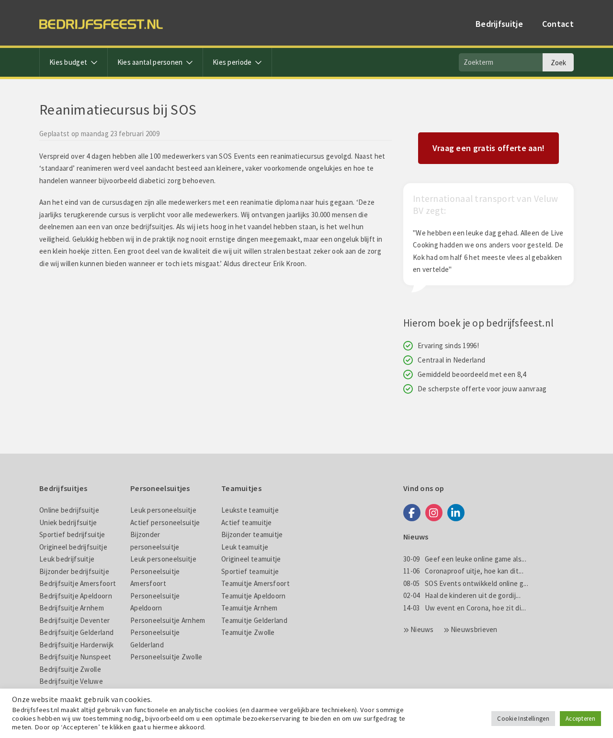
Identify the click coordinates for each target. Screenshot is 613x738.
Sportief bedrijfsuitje (72, 534)
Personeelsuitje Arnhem (167, 620)
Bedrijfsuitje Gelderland (76, 632)
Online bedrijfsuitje (69, 510)
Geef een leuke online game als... (464, 558)
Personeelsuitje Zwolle (166, 656)
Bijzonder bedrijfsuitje (74, 571)
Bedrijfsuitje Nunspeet (75, 656)
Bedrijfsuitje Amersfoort (77, 583)
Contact (558, 23)
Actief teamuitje (246, 522)
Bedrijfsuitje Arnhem (71, 607)
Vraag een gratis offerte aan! (488, 147)
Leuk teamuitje (244, 546)
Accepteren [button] (580, 719)
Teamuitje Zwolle (248, 632)
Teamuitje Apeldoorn (253, 595)
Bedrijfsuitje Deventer (74, 620)
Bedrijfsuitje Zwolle (70, 669)
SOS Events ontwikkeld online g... (465, 583)
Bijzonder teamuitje (252, 534)
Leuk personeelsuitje (163, 510)
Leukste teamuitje (250, 510)
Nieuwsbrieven (474, 629)
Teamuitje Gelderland (254, 620)
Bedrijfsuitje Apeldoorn (75, 595)
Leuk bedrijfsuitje (66, 558)
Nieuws (422, 629)
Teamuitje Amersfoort (255, 583)
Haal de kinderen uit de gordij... (462, 595)
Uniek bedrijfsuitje (68, 522)
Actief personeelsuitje (165, 522)
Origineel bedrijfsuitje (73, 546)
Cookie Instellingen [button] (523, 719)
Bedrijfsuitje (499, 23)
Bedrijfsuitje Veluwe (71, 681)
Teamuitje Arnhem (249, 607)
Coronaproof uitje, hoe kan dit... (463, 570)
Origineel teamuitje (251, 558)
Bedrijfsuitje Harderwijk (76, 644)
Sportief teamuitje (250, 571)
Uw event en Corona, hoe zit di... (464, 607)
